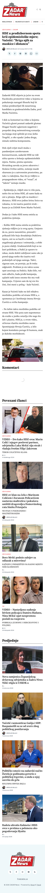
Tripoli (38, 885)
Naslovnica (7, 22)
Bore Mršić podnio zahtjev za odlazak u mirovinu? (19, 559)
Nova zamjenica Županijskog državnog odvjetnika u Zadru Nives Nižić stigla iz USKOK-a (22, 680)
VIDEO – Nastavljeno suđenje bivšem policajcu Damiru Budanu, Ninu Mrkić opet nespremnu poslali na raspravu (22, 614)
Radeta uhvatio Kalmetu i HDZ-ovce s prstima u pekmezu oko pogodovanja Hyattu (20, 828)
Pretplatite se (22, 879)
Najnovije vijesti (22, 22)
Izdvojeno (6, 29)
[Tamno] (37, 9)
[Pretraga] (40, 9)
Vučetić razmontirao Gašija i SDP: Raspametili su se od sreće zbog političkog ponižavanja (21, 726)
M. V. (4, 455)
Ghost (32, 885)
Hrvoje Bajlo (11, 49)
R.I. (3, 570)
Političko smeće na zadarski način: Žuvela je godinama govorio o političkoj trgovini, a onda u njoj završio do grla (22, 775)
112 (3, 606)
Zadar (35, 22)
